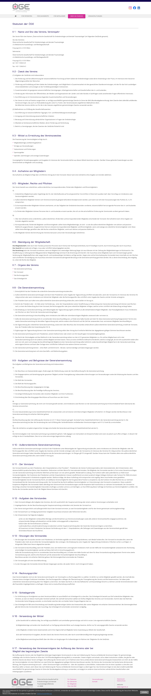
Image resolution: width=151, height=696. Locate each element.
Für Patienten (71, 679)
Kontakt (94, 682)
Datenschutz (121, 681)
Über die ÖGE (71, 686)
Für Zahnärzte (72, 682)
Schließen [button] (144, 692)
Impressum (121, 679)
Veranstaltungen (97, 679)
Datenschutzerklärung (44, 694)
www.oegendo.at (122, 687)
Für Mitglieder (72, 684)
